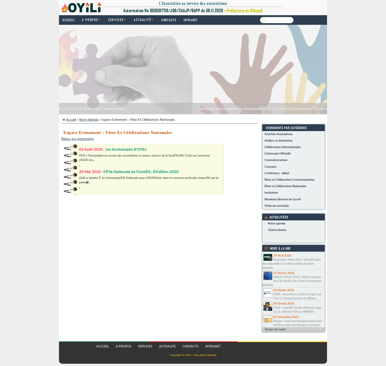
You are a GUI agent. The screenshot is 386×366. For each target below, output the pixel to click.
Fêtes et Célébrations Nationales (285, 186)
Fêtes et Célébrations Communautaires (289, 179)
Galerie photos (277, 230)
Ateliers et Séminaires (278, 140)
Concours (270, 166)
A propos (90, 20)
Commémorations (275, 160)
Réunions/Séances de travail (282, 199)
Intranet (191, 20)
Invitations (271, 192)
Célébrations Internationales (282, 147)
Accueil (69, 20)
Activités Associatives (278, 134)
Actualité (142, 20)
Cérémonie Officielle (277, 153)
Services (116, 20)
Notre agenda (88, 119)
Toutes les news (275, 329)
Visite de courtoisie (276, 206)
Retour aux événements (77, 139)
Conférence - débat (276, 173)
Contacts (168, 20)
